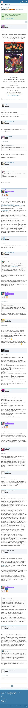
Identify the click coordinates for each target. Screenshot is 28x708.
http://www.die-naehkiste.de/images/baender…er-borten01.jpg (11, 204)
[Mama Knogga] (2, 195)
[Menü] (26, 1)
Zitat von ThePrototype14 (9, 145)
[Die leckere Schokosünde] (7, 195)
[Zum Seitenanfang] (25, 706)
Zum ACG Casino (10, 18)
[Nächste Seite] (16, 686)
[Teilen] (26, 22)
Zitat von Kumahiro (8, 598)
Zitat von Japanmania (8, 171)
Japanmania (20, 9)
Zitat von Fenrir (7, 261)
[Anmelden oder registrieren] (23, 1)
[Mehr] (26, 31)
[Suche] (19, 1)
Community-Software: (14, 706)
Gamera (3, 565)
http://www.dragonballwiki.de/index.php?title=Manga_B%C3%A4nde (14, 94)
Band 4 (4, 678)
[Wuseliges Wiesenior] (5, 195)
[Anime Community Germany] (1, 1)
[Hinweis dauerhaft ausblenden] (25, 14)
